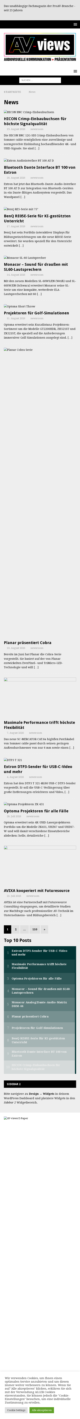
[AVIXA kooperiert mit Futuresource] (40, 866)
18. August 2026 (16, 177)
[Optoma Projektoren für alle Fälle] (40, 804)
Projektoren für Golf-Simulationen (36, 313)
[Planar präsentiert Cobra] (40, 493)
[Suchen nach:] (40, 80)
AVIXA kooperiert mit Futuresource (37, 890)
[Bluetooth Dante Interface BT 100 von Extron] (40, 160)
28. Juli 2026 (14, 816)
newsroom (36, 129)
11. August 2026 (16, 318)
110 (34, 929)
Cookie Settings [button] (16, 1410)
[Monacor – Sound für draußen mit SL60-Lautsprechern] (40, 258)
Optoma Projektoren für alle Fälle (36, 811)
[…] (37, 148)
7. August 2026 (15, 732)
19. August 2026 (16, 129)
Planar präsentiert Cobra (27, 642)
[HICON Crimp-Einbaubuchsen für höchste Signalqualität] (40, 112)
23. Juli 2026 (14, 895)
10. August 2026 (16, 648)
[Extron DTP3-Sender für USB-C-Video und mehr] (40, 760)
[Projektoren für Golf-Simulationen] (40, 306)
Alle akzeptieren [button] (42, 1410)
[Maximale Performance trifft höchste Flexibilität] (40, 698)
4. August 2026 (15, 777)
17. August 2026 (16, 226)
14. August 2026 (16, 274)
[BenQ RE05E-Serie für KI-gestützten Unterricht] (40, 209)
